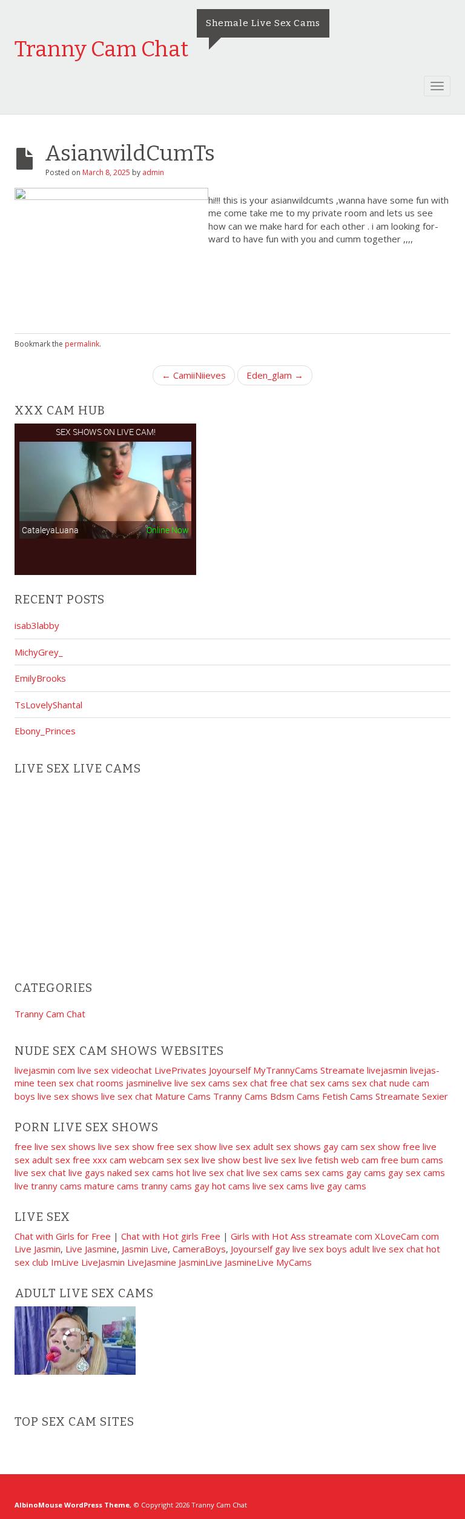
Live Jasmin (38, 1249)
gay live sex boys (311, 1249)
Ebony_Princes (45, 731)
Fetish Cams (347, 1096)
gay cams (366, 1172)
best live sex (269, 1160)
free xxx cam (100, 1160)
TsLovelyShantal (48, 705)
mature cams (111, 1186)
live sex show (126, 1146)
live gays (86, 1172)
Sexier (435, 1096)
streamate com (340, 1236)
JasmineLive (249, 1262)
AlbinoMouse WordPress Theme (72, 1504)
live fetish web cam (338, 1160)
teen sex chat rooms (80, 1083)
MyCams (294, 1262)
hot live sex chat (210, 1172)
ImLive (65, 1262)
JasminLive (200, 1262)
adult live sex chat (386, 1249)
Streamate (342, 1070)
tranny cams (166, 1186)
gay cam (340, 1146)
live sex (235, 1146)
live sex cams (202, 1083)
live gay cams (338, 1186)
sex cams (329, 1083)
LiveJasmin (103, 1262)
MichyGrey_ (39, 652)
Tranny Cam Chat (101, 49)
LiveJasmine (151, 1262)
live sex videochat (115, 1070)
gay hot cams (222, 1186)
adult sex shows (287, 1146)
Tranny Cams (240, 1096)
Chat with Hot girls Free (170, 1236)
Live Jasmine (91, 1249)
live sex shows (68, 1096)
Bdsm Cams (295, 1096)
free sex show (187, 1146)
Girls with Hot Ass (268, 1236)
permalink (82, 344)
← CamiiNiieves (194, 375)
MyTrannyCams (285, 1070)
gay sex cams (416, 1172)
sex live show (212, 1160)
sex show (380, 1146)
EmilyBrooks (40, 678)
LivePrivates (180, 1070)
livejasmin (387, 1070)
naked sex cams (140, 1172)
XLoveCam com (407, 1236)
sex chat (250, 1083)
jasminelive (149, 1083)
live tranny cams (48, 1186)
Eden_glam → (274, 375)
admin (153, 172)
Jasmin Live (145, 1249)
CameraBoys (199, 1249)
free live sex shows (55, 1146)
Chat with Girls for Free (63, 1236)
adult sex (51, 1160)
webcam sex (155, 1160)
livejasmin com (45, 1070)
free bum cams (412, 1160)
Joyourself (230, 1070)
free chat (289, 1083)
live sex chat (127, 1096)
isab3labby (37, 625)
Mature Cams (183, 1096)
